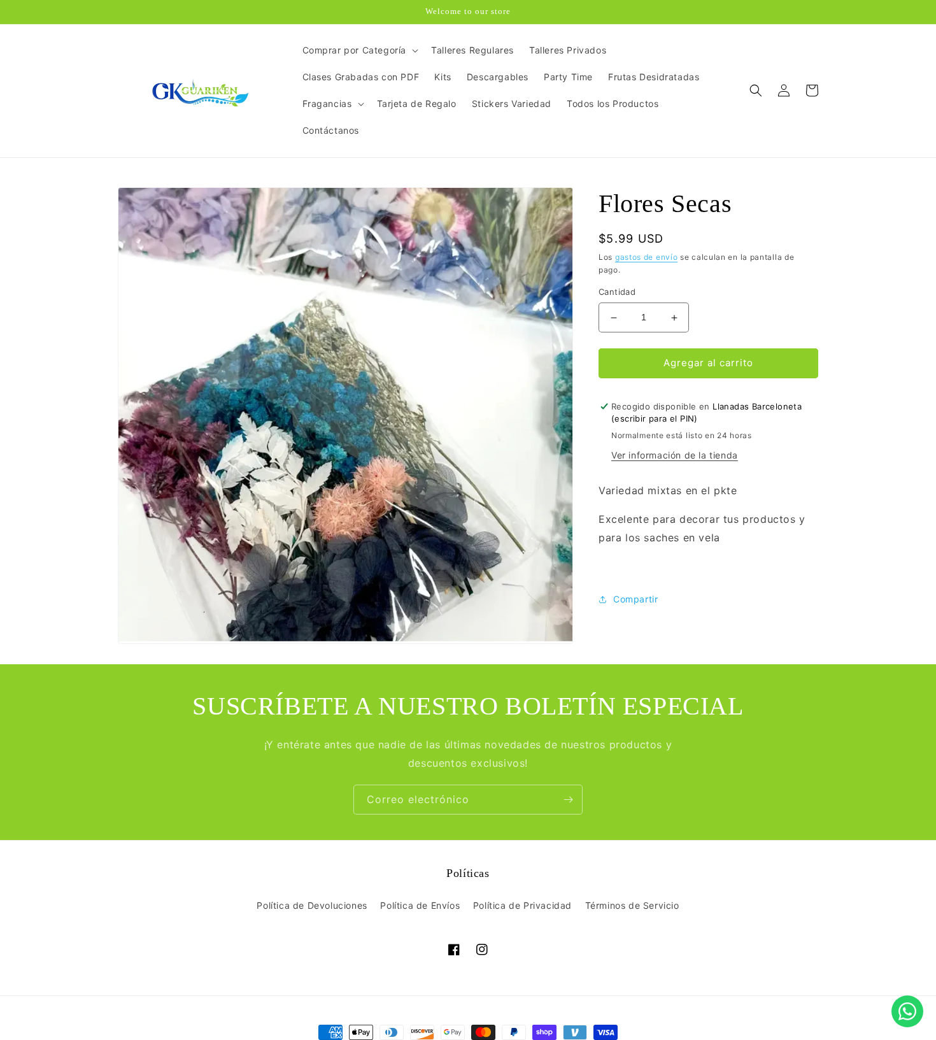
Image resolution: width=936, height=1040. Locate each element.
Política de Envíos (420, 905)
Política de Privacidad (522, 905)
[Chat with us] (907, 1011)
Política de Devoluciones (312, 905)
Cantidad (617, 292)
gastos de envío (646, 257)
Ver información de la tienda (674, 455)
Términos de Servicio (632, 905)
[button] (359, 50)
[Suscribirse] (568, 800)
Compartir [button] (635, 599)
